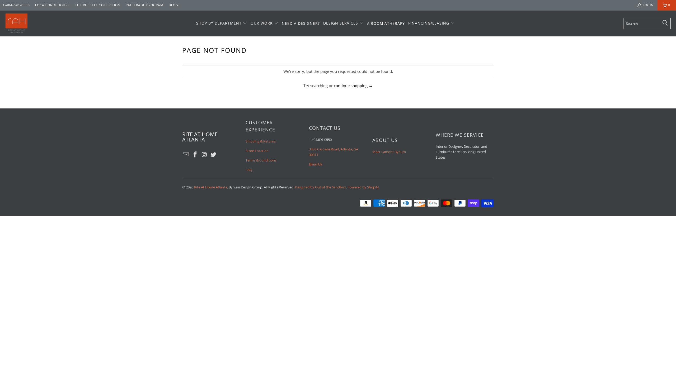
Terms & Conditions (261, 160)
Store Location (257, 150)
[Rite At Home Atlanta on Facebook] (195, 154)
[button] (221, 23)
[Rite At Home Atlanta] (16, 23)
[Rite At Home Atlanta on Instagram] (204, 154)
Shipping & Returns (261, 141)
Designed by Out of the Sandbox (320, 187)
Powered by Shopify (363, 187)
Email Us (315, 164)
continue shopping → (353, 85)
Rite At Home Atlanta (210, 187)
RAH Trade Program (144, 5)
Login (648, 5)
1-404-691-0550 (16, 5)
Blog (173, 5)
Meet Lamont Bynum (389, 151)
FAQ (249, 169)
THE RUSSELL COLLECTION (97, 5)
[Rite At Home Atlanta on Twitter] (214, 154)
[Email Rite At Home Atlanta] (186, 154)
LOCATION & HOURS (52, 5)
